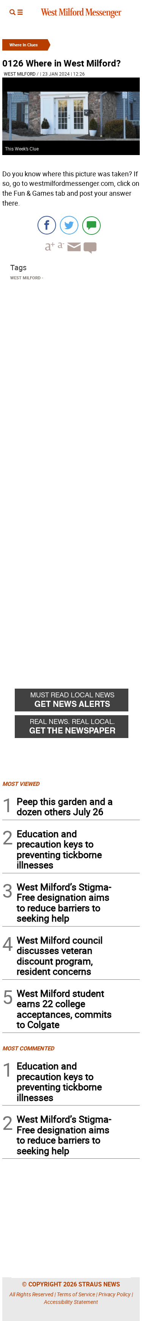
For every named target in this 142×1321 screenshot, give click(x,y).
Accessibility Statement (71, 1301)
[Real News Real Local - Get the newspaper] (77, 728)
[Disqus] (71, 380)
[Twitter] (69, 225)
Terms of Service (76, 1294)
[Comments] (91, 225)
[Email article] (73, 253)
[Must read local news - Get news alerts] (77, 702)
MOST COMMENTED (28, 1048)
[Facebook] (46, 225)
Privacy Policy (114, 1294)
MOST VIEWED (20, 783)
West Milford (20, 74)
